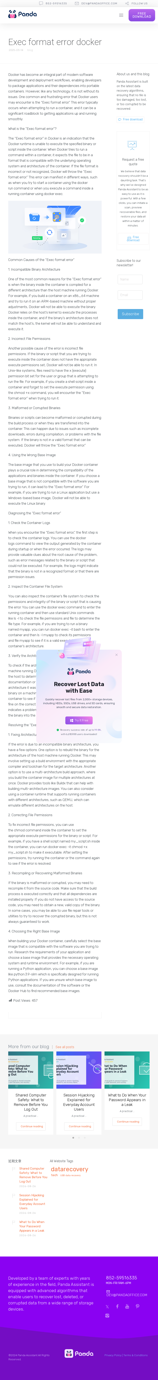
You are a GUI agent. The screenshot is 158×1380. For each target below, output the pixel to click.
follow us (140, 3)
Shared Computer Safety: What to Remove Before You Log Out (31, 1102)
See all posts (65, 1047)
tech (54, 1175)
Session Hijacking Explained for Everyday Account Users (79, 1102)
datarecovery (69, 1169)
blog (30, 50)
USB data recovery (70, 1175)
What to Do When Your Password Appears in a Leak (127, 1100)
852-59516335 (56, 3)
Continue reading (32, 1126)
